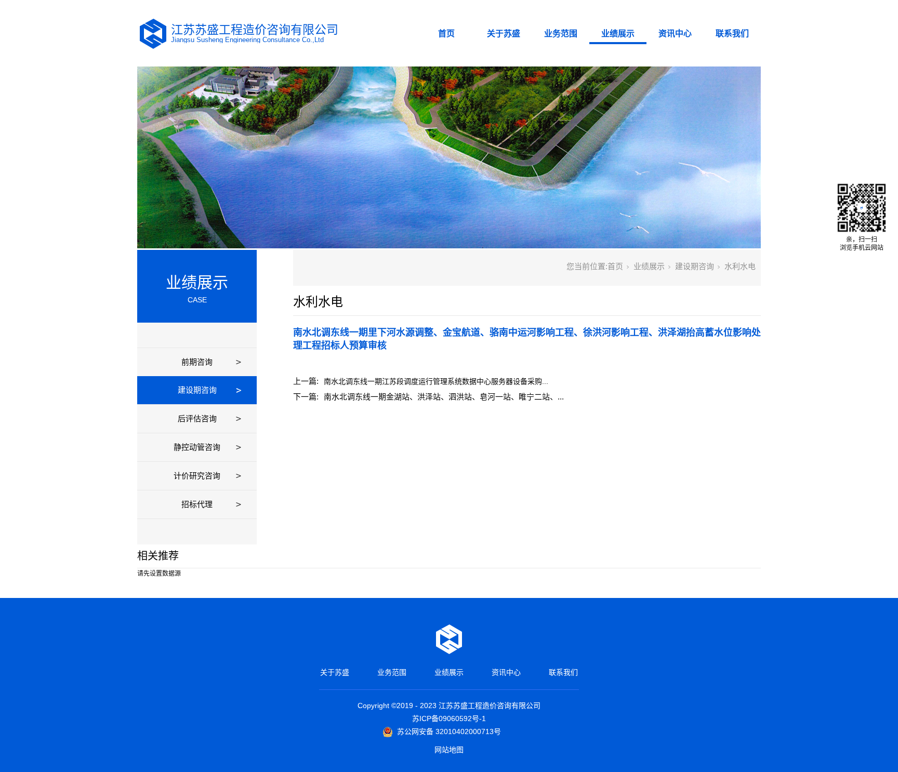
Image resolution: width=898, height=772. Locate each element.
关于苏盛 (503, 33)
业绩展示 (618, 33)
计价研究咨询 (197, 475)
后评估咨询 (197, 418)
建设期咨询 (197, 389)
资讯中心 (675, 33)
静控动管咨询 (197, 447)
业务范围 (560, 33)
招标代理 (197, 504)
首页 (446, 33)
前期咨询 (197, 361)
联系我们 (732, 33)
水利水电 (740, 266)
